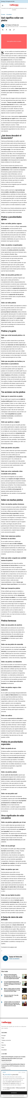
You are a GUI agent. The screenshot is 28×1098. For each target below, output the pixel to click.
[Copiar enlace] (13, 29)
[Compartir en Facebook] (6, 29)
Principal (3, 1035)
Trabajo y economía (6, 1040)
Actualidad (9, 14)
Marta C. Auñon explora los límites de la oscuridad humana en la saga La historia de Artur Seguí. (12, 990)
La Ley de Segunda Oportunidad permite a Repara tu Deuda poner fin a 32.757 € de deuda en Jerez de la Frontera (12, 983)
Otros (2, 1047)
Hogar (2, 1038)
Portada (3, 14)
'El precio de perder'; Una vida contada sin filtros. (11, 996)
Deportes (3, 1045)
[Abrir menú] (2, 5)
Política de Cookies (11, 1087)
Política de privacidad (20, 1087)
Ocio (2, 1042)
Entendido (14, 1092)
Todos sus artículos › (14, 958)
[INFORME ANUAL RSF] (14, 5)
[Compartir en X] (2, 29)
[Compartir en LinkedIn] (10, 29)
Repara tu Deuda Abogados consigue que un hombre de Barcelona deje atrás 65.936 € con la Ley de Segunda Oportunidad (12, 976)
